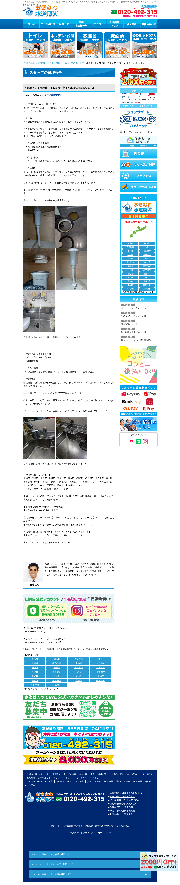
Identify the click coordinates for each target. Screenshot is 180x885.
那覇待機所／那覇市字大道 (122, 796)
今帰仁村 (56, 663)
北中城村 (100, 672)
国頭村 (57, 659)
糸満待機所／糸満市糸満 (121, 807)
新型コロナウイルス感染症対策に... (137, 340)
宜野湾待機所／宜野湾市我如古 (124, 800)
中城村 (35, 676)
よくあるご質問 (117, 774)
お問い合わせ (149, 23)
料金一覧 (64, 23)
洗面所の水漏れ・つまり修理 (129, 781)
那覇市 (100, 676)
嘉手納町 (56, 672)
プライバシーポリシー (63, 778)
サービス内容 (47, 23)
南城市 (79, 680)
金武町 (79, 676)
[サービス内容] (42, 23)
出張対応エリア (115, 23)
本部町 (35, 663)
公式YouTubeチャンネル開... (134, 316)
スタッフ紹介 (146, 774)
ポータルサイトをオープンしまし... (137, 308)
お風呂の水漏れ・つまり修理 (100, 781)
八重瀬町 (56, 684)
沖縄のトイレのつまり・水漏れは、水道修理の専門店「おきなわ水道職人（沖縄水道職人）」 (66, 649)
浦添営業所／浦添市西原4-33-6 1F (126, 793)
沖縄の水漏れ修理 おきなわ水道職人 (43, 774)
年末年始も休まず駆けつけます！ (136, 332)
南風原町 (100, 680)
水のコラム (98, 23)
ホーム (30, 23)
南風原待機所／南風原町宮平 (123, 803)
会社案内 (131, 23)
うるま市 (100, 667)
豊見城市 (56, 680)
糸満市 (35, 680)
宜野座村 (100, 663)
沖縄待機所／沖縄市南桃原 (122, 811)
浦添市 (57, 667)
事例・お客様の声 (81, 23)
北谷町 (79, 672)
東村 (100, 659)
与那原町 (35, 684)
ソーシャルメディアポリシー (89, 778)
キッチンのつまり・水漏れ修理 (70, 781)
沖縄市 (35, 667)
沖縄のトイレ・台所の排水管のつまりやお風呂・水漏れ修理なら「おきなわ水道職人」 (90, 826)
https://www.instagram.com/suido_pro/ (42, 642)
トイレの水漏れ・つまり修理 (39, 781)
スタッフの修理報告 (74, 63)
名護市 (35, 659)
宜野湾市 (78, 667)
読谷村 (35, 672)
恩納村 (79, 663)
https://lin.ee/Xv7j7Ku (34, 631)
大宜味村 (78, 659)
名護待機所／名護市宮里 (121, 814)
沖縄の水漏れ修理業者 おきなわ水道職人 (43, 63)
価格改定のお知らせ (130, 324)
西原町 (57, 676)
